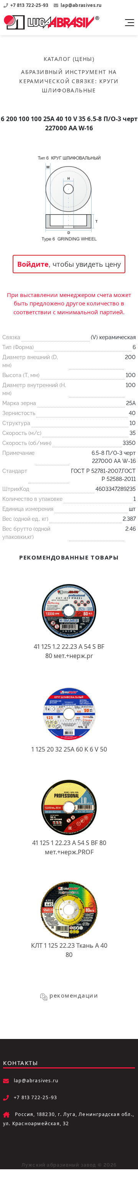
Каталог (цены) (69, 58)
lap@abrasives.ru (81, 5)
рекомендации (73, 995)
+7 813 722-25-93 (30, 5)
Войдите (33, 264)
